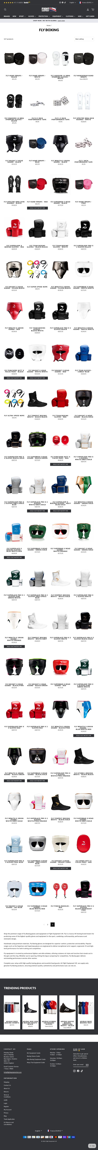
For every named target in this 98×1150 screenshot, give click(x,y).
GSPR (5, 1100)
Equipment (57, 16)
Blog (5, 1116)
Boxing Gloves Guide (33, 1056)
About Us (7, 1088)
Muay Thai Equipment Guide (36, 1062)
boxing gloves (36, 963)
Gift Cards (90, 16)
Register (6, 1106)
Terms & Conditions (7, 1096)
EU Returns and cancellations (9, 1123)
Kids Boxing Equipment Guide (36, 1059)
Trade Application (9, 1119)
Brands (7, 16)
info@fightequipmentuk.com (13, 1072)
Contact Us (7, 1085)
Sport (21, 16)
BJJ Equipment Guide (33, 1053)
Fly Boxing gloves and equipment (35, 934)
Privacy (6, 1113)
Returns (6, 1092)
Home (48, 25)
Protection (43, 16)
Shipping (6, 1082)
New (14, 16)
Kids (80, 16)
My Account (7, 1109)
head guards (55, 963)
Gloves (31, 16)
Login (5, 1103)
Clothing (70, 16)
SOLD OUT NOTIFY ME (37, 208)
